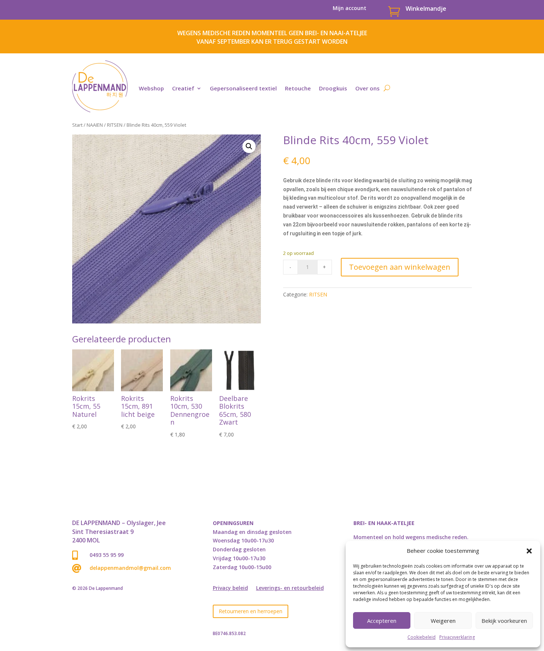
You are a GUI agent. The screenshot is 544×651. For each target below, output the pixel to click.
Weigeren (443, 620)
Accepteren (381, 620)
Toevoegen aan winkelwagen (399, 267)
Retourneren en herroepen (250, 611)
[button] (529, 551)
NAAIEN (95, 125)
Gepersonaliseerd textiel (243, 88)
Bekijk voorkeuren (504, 620)
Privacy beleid (230, 588)
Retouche (298, 88)
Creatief (183, 88)
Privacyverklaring (457, 637)
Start (77, 125)
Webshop (151, 88)
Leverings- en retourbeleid (290, 588)
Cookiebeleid (421, 637)
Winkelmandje (426, 8)
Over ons (367, 88)
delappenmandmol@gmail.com (130, 567)
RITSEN (114, 125)
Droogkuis (333, 88)
